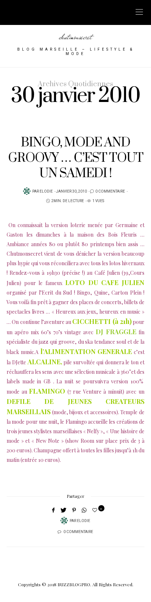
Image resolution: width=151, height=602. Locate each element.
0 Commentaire (110, 191)
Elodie (46, 191)
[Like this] (95, 510)
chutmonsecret (75, 36)
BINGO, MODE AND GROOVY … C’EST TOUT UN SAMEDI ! (75, 158)
